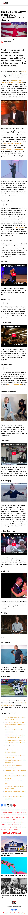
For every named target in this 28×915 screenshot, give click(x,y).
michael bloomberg (4, 827)
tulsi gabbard (3, 829)
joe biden (21, 819)
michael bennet (10, 824)
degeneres (3, 817)
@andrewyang (4, 809)
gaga (11, 819)
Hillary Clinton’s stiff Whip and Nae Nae (12, 149)
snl (20, 827)
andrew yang (10, 812)
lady (14, 822)
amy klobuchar (4, 812)
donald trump (15, 817)
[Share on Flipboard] (8, 805)
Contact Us (13, 913)
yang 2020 (16, 829)
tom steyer (24, 827)
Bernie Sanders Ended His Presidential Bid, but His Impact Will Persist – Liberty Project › (15, 725)
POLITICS (2, 9)
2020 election (24, 809)
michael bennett (17, 824)
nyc (10, 827)
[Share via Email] (11, 805)
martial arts (3, 824)
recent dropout (20, 227)
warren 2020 (10, 829)
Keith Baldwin (7, 41)
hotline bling (15, 819)
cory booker (13, 814)
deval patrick (8, 817)
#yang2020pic (11, 809)
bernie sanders (23, 812)
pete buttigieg (15, 827)
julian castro (9, 822)
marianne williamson (20, 822)
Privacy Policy (21, 913)
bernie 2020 (17, 812)
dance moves (19, 814)
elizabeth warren (22, 817)
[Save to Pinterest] (14, 805)
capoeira (8, 814)
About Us (5, 913)
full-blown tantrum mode (14, 384)
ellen (1, 819)
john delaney (3, 822)
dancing (25, 814)
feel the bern (6, 819)
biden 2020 (3, 814)
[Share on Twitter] (5, 805)
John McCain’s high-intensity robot (12, 143)
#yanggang (17, 809)
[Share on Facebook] (2, 805)
